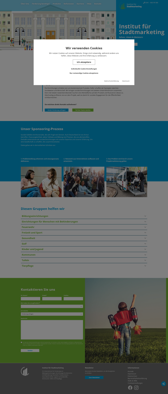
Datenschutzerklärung (111, 81)
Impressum (126, 81)
